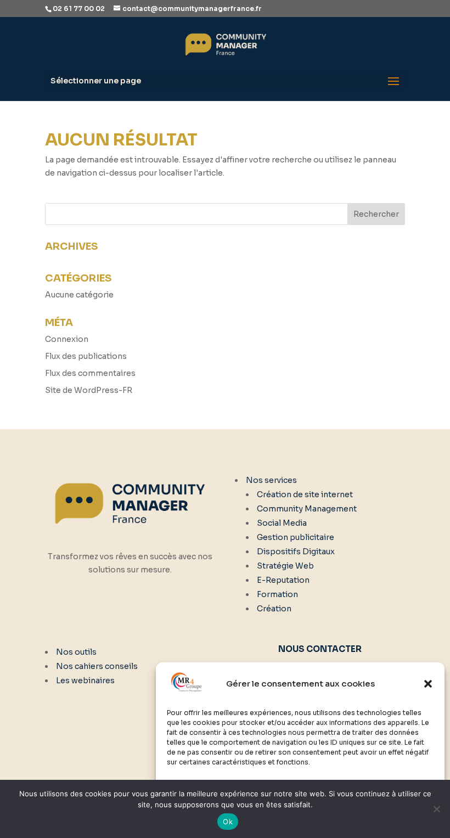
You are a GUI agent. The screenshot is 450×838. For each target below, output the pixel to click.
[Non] (436, 808)
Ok (228, 821)
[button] (428, 683)
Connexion (66, 339)
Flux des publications (86, 356)
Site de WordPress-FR (88, 390)
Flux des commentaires (90, 373)
